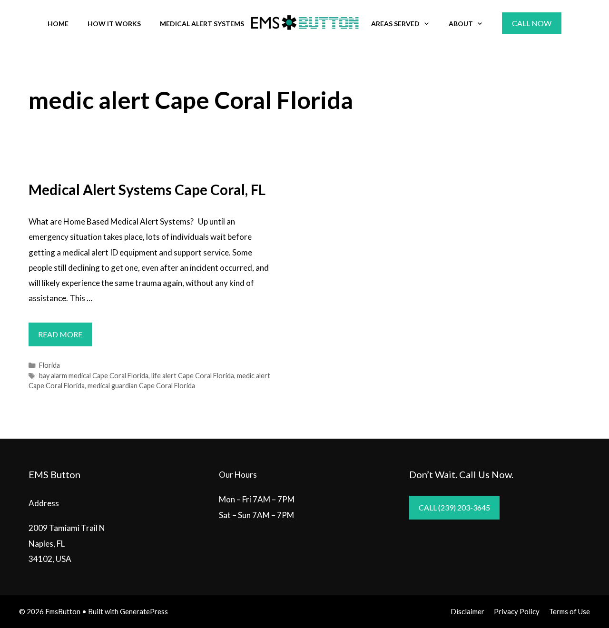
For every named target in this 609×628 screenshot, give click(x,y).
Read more (65, 337)
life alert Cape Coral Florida (192, 376)
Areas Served (395, 24)
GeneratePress (144, 611)
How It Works (114, 24)
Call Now (531, 23)
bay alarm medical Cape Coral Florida (93, 376)
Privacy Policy (517, 611)
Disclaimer (467, 611)
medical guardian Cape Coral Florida (141, 386)
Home (58, 24)
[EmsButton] (304, 23)
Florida (49, 365)
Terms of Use (569, 611)
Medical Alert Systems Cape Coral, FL (147, 189)
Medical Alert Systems (202, 24)
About (461, 24)
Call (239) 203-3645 (454, 507)
